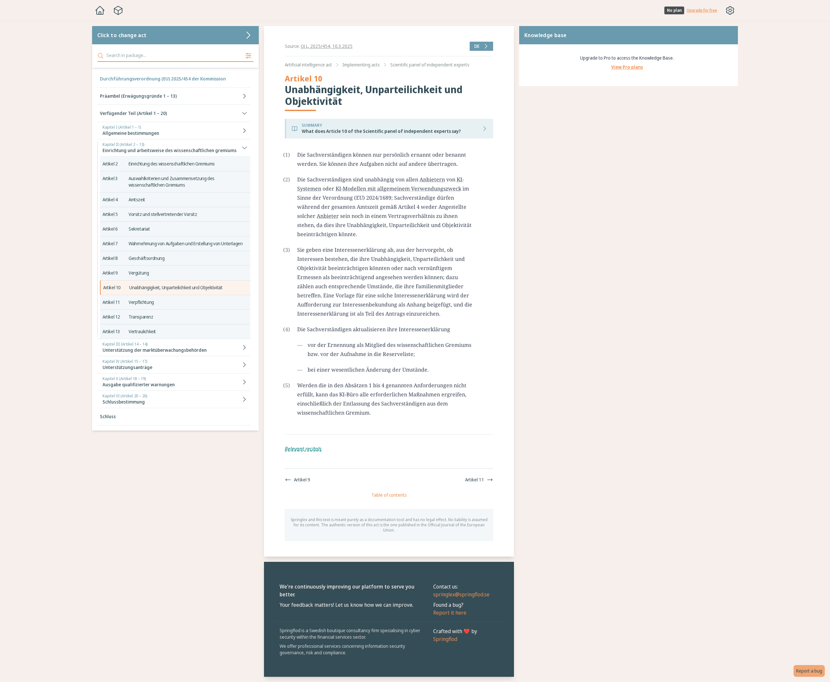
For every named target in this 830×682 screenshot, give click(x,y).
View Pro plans (627, 67)
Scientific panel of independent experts (429, 65)
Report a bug (809, 671)
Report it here (449, 612)
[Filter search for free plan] (248, 55)
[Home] (100, 10)
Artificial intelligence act (308, 65)
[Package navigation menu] (118, 10)
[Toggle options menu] (730, 10)
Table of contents (389, 495)
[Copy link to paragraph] (481, 155)
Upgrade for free (702, 10)
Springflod (445, 639)
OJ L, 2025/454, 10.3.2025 (327, 46)
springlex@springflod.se (461, 594)
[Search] (100, 55)
